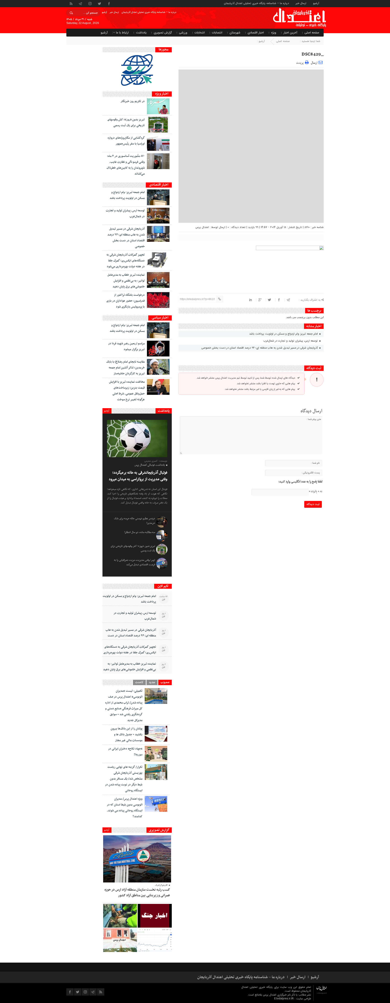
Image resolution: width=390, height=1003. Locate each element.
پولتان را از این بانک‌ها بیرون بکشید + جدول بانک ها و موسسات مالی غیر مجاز (126, 734)
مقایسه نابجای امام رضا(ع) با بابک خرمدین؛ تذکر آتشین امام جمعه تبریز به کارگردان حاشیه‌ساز (125, 367)
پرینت (300, 62)
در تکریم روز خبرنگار (133, 101)
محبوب (164, 682)
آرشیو (316, 3)
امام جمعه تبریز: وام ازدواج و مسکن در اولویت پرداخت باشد (284, 334)
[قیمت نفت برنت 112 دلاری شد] (155, 940)
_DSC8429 (313, 54)
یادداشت (141, 32)
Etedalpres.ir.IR (284, 998)
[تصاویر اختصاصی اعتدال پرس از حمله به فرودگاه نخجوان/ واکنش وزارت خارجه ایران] (120, 940)
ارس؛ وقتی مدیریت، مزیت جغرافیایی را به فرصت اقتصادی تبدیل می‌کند (134, 562)
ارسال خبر (301, 3)
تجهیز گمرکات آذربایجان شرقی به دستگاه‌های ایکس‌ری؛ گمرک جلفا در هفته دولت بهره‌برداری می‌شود (126, 260)
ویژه (273, 32)
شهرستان (235, 32)
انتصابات (217, 32)
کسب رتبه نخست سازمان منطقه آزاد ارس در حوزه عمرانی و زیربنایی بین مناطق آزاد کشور (137, 892)
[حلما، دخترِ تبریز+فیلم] (120, 916)
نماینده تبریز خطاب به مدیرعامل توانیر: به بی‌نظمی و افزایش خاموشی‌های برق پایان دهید (126, 280)
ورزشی (183, 32)
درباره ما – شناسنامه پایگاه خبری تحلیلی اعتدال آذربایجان (256, 3)
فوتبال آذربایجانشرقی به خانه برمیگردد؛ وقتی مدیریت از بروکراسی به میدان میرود (138, 476)
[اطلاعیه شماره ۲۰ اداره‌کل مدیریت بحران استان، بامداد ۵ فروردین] (155, 916)
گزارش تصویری (163, 32)
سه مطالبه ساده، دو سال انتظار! (139, 532)
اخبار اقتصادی (256, 32)
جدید (152, 682)
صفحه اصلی (311, 32)
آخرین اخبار (290, 32)
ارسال (314, 63)
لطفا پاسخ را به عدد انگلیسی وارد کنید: (300, 481)
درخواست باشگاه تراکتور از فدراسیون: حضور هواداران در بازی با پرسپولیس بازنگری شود (125, 301)
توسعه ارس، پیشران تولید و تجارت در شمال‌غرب (291, 341)
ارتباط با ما (122, 32)
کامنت (139, 682)
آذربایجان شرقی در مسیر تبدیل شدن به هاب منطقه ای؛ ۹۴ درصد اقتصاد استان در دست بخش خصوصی (260, 348)
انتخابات (200, 32)
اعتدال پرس (202, 227)
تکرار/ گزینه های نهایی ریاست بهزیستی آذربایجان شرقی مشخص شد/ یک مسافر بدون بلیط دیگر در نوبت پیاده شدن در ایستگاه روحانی (123, 779)
